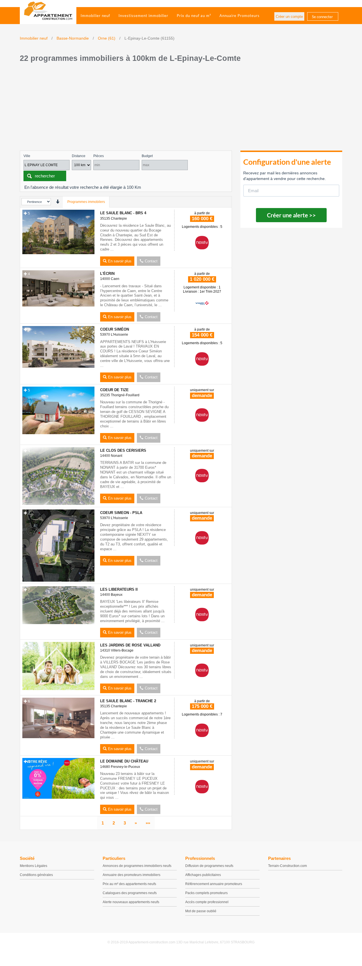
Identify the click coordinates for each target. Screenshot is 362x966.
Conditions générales (36, 875)
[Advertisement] (181, 108)
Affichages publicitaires (203, 875)
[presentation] (57, 201)
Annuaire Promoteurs (239, 15)
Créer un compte (289, 16)
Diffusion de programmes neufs (209, 866)
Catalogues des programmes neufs (130, 893)
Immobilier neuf (95, 15)
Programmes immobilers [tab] (86, 202)
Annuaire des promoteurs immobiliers (131, 875)
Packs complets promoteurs (206, 893)
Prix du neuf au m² (194, 15)
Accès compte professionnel (207, 902)
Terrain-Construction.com (287, 866)
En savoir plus (120, 261)
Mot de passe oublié (200, 911)
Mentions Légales (33, 866)
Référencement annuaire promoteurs (213, 884)
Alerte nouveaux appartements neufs (131, 902)
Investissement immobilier (143, 15)
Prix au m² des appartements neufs (129, 884)
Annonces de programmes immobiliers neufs (137, 866)
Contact (151, 261)
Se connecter (322, 16)
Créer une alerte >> (291, 215)
